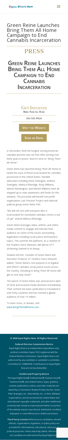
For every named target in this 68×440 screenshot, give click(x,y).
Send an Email (34, 138)
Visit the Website (34, 127)
